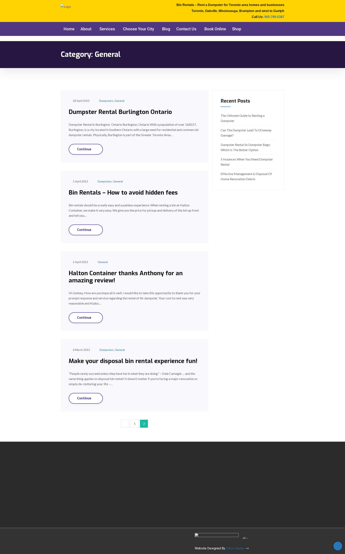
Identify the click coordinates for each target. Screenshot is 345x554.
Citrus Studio (235, 548)
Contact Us (186, 29)
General (119, 100)
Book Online (215, 29)
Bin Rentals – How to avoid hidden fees (123, 193)
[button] (86, 29)
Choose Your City (138, 29)
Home (69, 29)
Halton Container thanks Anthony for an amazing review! (126, 276)
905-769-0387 (274, 17)
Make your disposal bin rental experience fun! (133, 361)
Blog (166, 29)
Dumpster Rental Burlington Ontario (120, 112)
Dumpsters (106, 100)
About (85, 29)
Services (107, 29)
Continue (84, 149)
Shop (236, 29)
